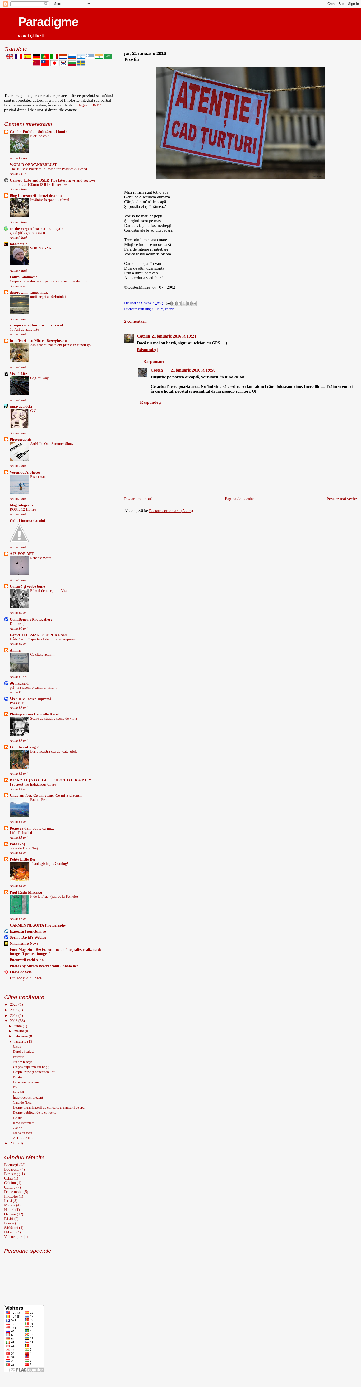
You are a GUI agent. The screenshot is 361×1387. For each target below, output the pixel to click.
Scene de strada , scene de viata (53, 718)
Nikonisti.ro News (24, 943)
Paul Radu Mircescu (26, 892)
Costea (157, 370)
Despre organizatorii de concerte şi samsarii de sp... (49, 1107)
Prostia (18, 1077)
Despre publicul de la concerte (34, 1112)
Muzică (9, 1205)
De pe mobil (13, 1192)
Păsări (8, 1219)
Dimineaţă (17, 624)
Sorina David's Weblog (28, 937)
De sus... (19, 1118)
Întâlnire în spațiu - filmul (49, 200)
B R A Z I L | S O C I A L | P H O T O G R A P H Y (50, 780)
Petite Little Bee (22, 859)
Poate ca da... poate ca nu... (32, 828)
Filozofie (11, 1196)
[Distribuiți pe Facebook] (189, 303)
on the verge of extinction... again (36, 228)
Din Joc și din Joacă (26, 978)
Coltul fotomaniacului (27, 521)
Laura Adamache (23, 277)
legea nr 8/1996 (92, 105)
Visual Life (18, 374)
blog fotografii (21, 505)
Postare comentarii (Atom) (171, 511)
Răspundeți (147, 350)
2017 (14, 1015)
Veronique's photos (25, 472)
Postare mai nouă (138, 499)
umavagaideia (21, 406)
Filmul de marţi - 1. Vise (48, 591)
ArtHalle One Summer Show (51, 444)
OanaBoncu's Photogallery (31, 619)
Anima (15, 650)
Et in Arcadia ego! (24, 747)
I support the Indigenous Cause (33, 784)
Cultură (157, 309)
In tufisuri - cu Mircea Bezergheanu (38, 341)
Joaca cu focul (23, 1133)
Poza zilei (17, 703)
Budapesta (11, 1169)
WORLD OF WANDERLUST (33, 165)
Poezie (169, 309)
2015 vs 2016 (23, 1138)
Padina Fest (38, 800)
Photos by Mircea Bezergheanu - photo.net (44, 966)
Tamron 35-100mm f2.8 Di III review (38, 185)
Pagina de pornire (239, 499)
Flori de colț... (41, 136)
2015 (14, 1143)
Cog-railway (39, 378)
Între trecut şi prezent (28, 1097)
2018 (14, 1010)
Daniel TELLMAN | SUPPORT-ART (39, 635)
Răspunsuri (153, 361)
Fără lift (18, 1092)
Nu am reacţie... (24, 1062)
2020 (14, 1004)
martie (19, 1031)
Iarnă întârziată (23, 1123)
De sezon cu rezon (26, 1082)
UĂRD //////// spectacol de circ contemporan (43, 639)
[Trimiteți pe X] (184, 303)
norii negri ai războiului (48, 297)
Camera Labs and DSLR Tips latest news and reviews (52, 180)
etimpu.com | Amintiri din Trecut (36, 325)
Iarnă (8, 1201)
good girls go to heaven (27, 233)
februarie (21, 1036)
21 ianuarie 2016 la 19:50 (193, 370)
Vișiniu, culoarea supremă (30, 699)
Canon (17, 1128)
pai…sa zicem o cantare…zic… (33, 688)
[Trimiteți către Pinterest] (194, 303)
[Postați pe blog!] (179, 303)
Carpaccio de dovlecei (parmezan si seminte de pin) (48, 281)
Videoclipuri (13, 1236)
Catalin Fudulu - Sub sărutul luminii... (41, 132)
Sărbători (11, 1228)
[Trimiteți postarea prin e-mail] (168, 303)
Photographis (20, 439)
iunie (18, 1026)
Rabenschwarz (40, 558)
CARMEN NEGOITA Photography (38, 925)
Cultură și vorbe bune (27, 586)
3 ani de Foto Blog (24, 848)
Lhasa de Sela (21, 972)
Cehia (8, 1178)
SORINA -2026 (41, 248)
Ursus (17, 1046)
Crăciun (10, 1183)
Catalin (143, 336)
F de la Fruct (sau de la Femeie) (54, 897)
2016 (14, 1021)
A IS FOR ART (22, 554)
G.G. (34, 411)
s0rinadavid (19, 683)
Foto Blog (17, 844)
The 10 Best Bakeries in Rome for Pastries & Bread (48, 169)
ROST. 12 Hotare (23, 509)
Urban (8, 1232)
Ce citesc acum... (42, 655)
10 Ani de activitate (24, 329)
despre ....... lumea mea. (29, 292)
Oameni (10, 1214)
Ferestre (18, 1057)
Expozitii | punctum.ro (28, 931)
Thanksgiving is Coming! (49, 864)
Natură (9, 1210)
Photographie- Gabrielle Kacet (34, 714)
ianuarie (20, 1041)
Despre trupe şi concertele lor (33, 1072)
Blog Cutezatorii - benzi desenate (36, 195)
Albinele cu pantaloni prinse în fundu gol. (61, 345)
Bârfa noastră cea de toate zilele (53, 751)
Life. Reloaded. (21, 833)
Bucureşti (11, 1165)
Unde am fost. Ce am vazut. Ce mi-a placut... (46, 795)
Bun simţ (144, 309)
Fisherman (38, 477)
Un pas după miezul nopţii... (33, 1067)
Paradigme (48, 22)
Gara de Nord (22, 1102)
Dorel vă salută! (24, 1051)
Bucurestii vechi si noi (27, 960)
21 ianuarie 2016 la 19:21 (174, 336)
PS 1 (16, 1087)
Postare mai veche (342, 499)
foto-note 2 (18, 244)
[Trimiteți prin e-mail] (174, 303)
